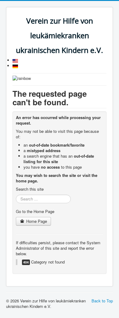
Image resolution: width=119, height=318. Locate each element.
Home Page (36, 221)
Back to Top (102, 301)
